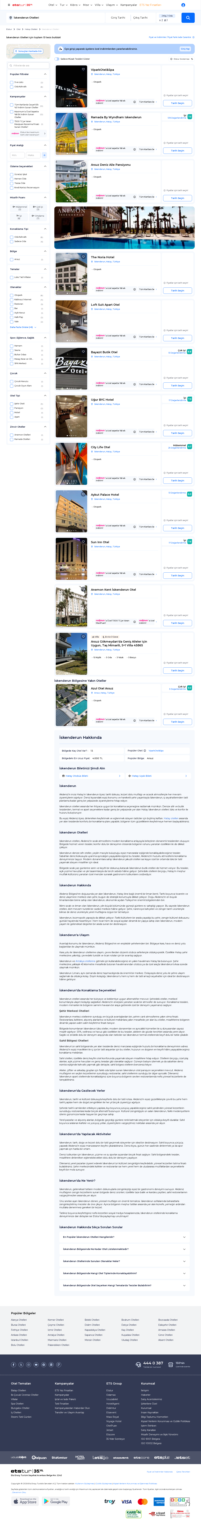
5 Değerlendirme (177, 689)
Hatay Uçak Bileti (142, 776)
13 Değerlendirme (177, 353)
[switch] (55, 59)
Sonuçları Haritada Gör (30, 51)
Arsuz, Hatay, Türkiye (104, 693)
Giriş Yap (185, 49)
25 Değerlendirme (177, 448)
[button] (188, 18)
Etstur (9, 29)
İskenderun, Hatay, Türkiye (107, 74)
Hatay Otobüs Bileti (77, 776)
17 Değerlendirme (177, 400)
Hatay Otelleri (31, 29)
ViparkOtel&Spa (156, 750)
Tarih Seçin (177, 103)
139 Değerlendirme (177, 118)
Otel (18, 29)
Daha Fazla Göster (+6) (21, 327)
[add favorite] (83, 69)
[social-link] (13, 1364)
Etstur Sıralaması (181, 59)
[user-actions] (184, 5)
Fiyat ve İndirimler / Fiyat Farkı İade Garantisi (170, 37)
